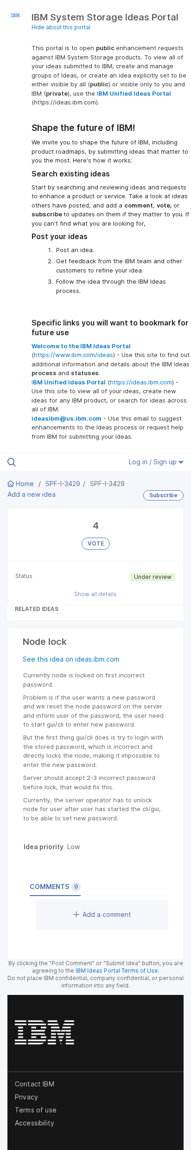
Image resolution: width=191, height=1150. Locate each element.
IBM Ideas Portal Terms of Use (117, 970)
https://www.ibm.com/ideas (73, 354)
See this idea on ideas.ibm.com (71, 659)
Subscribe (163, 495)
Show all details (95, 594)
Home (25, 483)
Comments (54, 886)
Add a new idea (31, 494)
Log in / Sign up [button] (153, 462)
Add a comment (107, 914)
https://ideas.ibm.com (141, 382)
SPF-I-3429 (62, 483)
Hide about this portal (61, 27)
